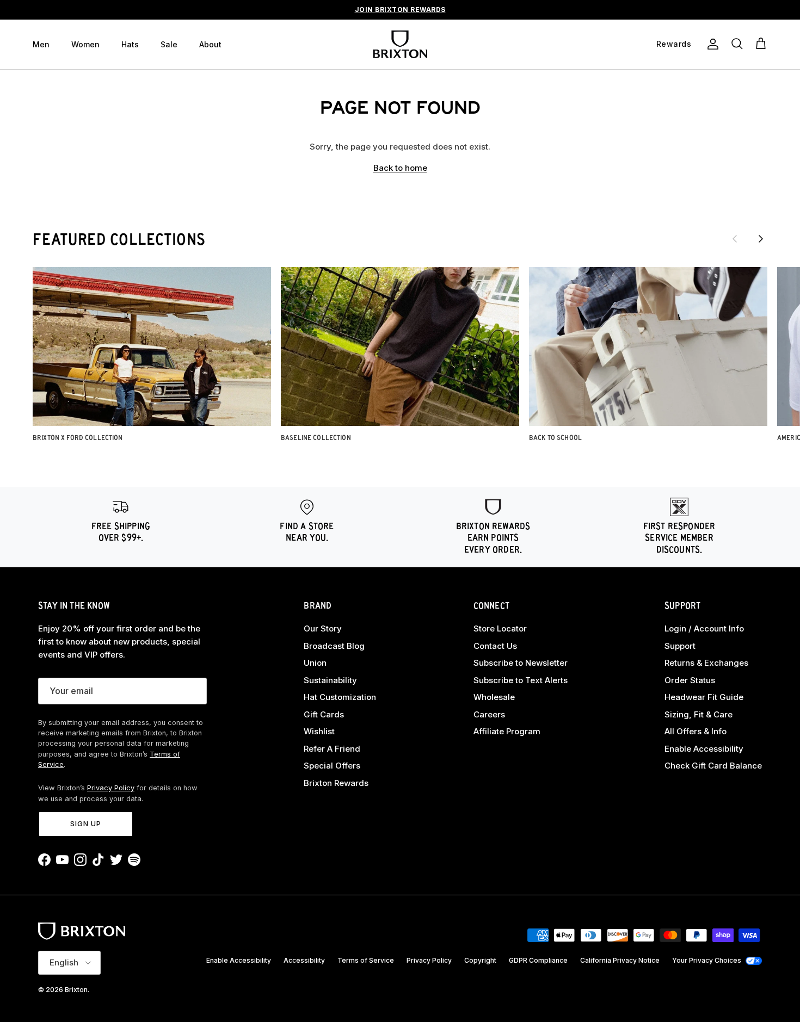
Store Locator (500, 628)
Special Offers (332, 765)
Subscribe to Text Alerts (520, 680)
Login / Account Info (704, 628)
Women (85, 44)
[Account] (710, 44)
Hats (130, 44)
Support (680, 646)
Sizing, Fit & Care (698, 714)
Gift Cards (324, 714)
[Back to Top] (779, 956)
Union (315, 663)
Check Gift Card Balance (713, 765)
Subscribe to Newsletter (520, 663)
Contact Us (495, 646)
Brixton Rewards (336, 783)
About (210, 44)
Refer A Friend (332, 749)
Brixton (76, 990)
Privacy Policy (110, 788)
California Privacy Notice (620, 960)
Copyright (480, 960)
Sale (169, 44)
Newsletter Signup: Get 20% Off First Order (400, 14)
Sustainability (330, 680)
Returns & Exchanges (706, 663)
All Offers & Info (695, 731)
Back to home (400, 168)
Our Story (323, 628)
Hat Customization (340, 697)
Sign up (85, 823)
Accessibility (304, 960)
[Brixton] (400, 44)
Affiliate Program (506, 731)
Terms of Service (365, 960)
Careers (489, 714)
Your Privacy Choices (706, 960)
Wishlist (319, 731)
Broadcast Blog (334, 646)
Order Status (689, 680)
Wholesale (494, 697)
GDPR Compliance (538, 960)
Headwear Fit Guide (703, 697)
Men (41, 44)
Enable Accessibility (703, 749)
